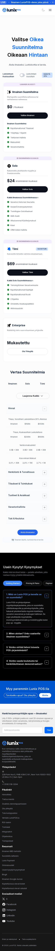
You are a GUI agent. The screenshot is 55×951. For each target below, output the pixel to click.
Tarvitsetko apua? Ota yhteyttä (20, 695)
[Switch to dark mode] (43, 10)
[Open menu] (50, 10)
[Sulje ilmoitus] (52, 2)
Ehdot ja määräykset (9, 939)
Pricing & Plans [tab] (32, 583)
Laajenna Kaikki (31, 396)
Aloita (45, 695)
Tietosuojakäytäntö (29, 939)
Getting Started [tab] (13, 583)
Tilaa (49, 730)
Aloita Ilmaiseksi (28, 532)
